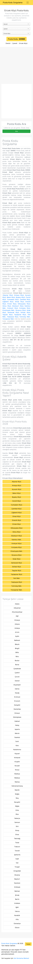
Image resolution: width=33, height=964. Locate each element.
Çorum (17, 677)
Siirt (17, 826)
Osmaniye (17, 923)
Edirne (17, 689)
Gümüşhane (17, 717)
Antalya (17, 628)
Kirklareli (17, 757)
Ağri (17, 616)
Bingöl (17, 648)
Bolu (17, 656)
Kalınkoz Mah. (16, 539)
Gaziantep (17, 709)
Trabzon (17, 846)
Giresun (17, 713)
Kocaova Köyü (21, 310)
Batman (17, 891)
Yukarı (28, 944)
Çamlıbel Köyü (25, 299)
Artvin (17, 632)
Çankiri (17, 673)
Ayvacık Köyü (16, 489)
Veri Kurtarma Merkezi (21, 958)
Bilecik (17, 644)
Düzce (17, 927)
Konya (17, 770)
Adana (17, 604)
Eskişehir (17, 705)
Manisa (17, 782)
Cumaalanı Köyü (13, 299)
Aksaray (17, 875)
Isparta (17, 729)
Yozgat (17, 867)
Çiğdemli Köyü (7, 302)
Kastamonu (17, 749)
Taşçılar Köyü (7, 314)
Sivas (17, 834)
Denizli (8, 43)
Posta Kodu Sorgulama (12, 2)
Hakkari (17, 721)
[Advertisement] (16, 67)
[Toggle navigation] (27, 2)
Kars (17, 745)
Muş (17, 798)
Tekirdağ (17, 838)
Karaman (17, 883)
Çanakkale (17, 668)
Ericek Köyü (23, 43)
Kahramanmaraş (17, 786)
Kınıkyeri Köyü (12, 308)
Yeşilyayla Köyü (12, 317)
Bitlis (17, 652)
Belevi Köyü (11, 297)
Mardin (17, 790)
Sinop (17, 830)
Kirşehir (17, 762)
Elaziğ (17, 693)
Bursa (17, 664)
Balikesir (17, 640)
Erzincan (17, 697)
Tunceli (17, 851)
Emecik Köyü (16, 520)
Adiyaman (17, 608)
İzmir (17, 741)
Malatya (17, 778)
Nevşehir (17, 802)
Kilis (17, 919)
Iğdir (17, 907)
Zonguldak (17, 871)
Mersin (17, 733)
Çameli (14, 43)
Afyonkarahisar (17, 612)
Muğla (17, 794)
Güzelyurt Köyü (17, 306)
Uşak (17, 859)
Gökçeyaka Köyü (24, 304)
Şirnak (17, 895)
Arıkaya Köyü (19, 295)
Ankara (17, 624)
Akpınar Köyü (8, 295)
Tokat (17, 842)
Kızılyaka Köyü (24, 308)
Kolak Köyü (16, 559)
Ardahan (17, 903)
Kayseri (17, 753)
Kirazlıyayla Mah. (8, 310)
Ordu (17, 810)
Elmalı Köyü (19, 302)
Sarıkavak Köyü (13, 312)
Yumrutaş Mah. (24, 317)
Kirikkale (17, 887)
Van (17, 863)
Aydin (17, 636)
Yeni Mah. (16, 578)
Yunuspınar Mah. (8, 319)
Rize (17, 814)
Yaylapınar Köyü (20, 314)
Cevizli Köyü (16, 501)
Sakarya (17, 818)
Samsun (17, 822)
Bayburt (17, 879)
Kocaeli (17, 766)
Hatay (17, 725)
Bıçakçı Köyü (20, 297)
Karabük (17, 915)
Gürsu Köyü (6, 306)
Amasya (17, 620)
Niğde (17, 806)
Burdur (17, 660)
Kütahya (17, 774)
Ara (16, 131)
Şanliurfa (17, 855)
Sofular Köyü (25, 312)
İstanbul (17, 737)
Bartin (17, 899)
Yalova (17, 911)
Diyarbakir (17, 685)
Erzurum (17, 701)
